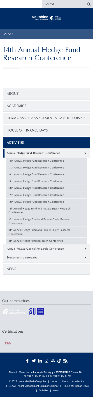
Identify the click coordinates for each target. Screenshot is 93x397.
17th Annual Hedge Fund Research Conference (36, 167)
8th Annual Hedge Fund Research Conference (36, 241)
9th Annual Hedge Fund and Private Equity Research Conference (39, 232)
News (11, 269)
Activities (43, 390)
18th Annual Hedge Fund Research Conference (36, 161)
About (13, 94)
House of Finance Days (27, 130)
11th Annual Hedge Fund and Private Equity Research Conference (40, 210)
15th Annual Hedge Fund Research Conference (36, 181)
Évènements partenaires (22, 257)
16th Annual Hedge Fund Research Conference (36, 174)
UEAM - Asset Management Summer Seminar (46, 118)
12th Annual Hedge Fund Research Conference (36, 195)
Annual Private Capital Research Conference (35, 249)
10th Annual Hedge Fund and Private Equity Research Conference (40, 221)
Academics (16, 106)
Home (54, 381)
